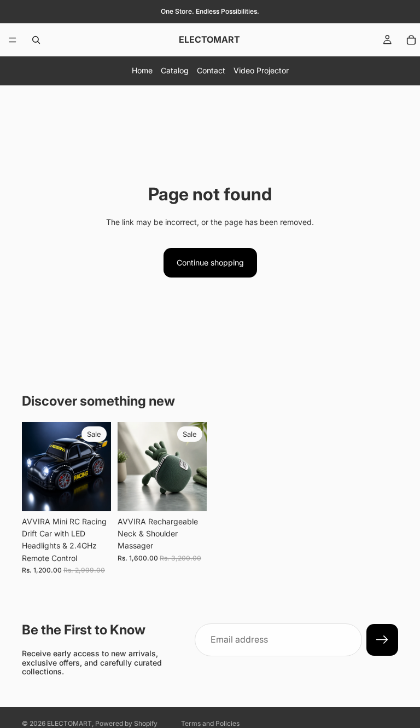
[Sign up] (382, 640)
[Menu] (12, 40)
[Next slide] (99, 466)
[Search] (36, 40)
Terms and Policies (210, 723)
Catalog (175, 70)
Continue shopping (210, 262)
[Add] (94, 494)
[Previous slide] (34, 466)
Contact (211, 70)
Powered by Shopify (126, 723)
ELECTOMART (69, 723)
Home (142, 70)
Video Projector (261, 70)
